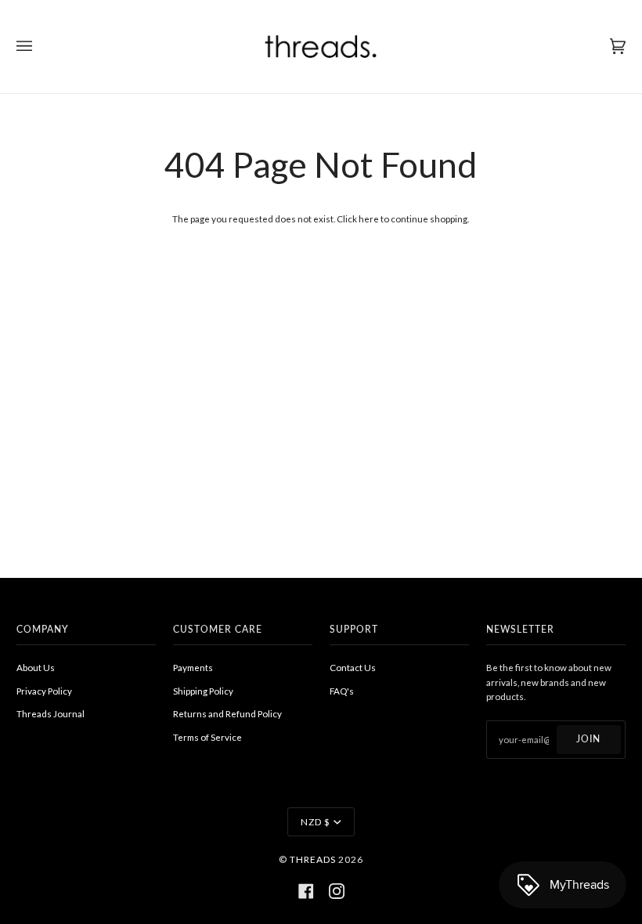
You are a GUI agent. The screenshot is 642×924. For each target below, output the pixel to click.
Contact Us (353, 667)
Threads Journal (50, 714)
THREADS (313, 859)
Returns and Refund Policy (227, 714)
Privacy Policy (44, 691)
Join (588, 739)
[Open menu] (39, 46)
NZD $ (315, 822)
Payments (193, 667)
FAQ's (342, 691)
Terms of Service (207, 737)
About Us (35, 667)
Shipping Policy (203, 691)
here (369, 219)
